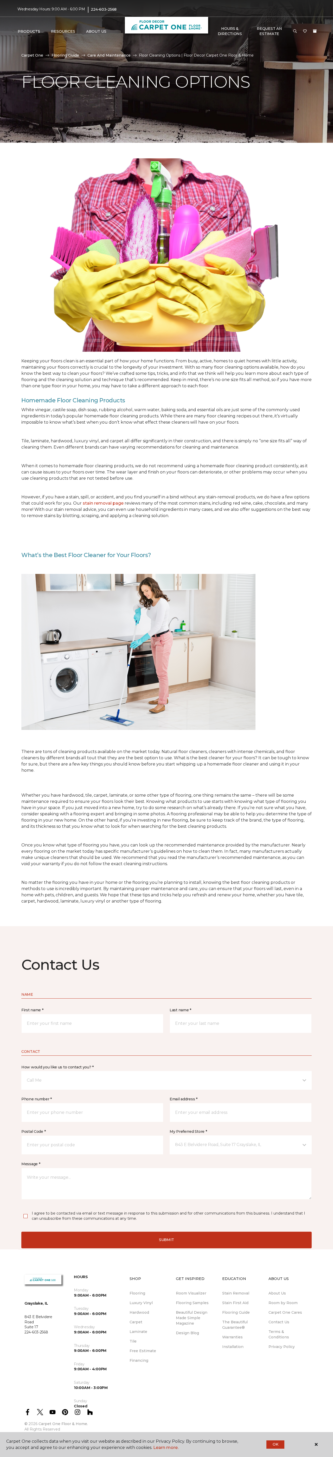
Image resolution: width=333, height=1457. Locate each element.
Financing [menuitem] (139, 1360)
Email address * (183, 1099)
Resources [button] (63, 31)
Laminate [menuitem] (138, 1331)
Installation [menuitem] (233, 1346)
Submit (166, 1239)
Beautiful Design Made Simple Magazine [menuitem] (191, 1318)
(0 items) (315, 31)
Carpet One (32, 55)
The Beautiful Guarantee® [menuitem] (235, 1325)
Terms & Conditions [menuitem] (278, 1334)
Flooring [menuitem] (137, 1293)
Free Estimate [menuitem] (143, 1350)
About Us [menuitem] (277, 1293)
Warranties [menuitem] (232, 1337)
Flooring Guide (65, 55)
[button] (295, 31)
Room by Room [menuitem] (283, 1302)
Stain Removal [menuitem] (235, 1293)
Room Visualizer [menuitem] (191, 1293)
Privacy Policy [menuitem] (281, 1346)
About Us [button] (96, 31)
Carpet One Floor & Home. (63, 1423)
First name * (32, 1010)
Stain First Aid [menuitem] (235, 1302)
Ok (275, 1444)
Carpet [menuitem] (136, 1322)
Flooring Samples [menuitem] (192, 1302)
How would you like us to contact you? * (57, 1067)
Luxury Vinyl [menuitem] (141, 1302)
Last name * (180, 1010)
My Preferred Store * (188, 1131)
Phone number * (36, 1099)
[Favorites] (305, 31)
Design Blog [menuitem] (187, 1333)
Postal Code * (33, 1131)
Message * (30, 1164)
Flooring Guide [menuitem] (236, 1312)
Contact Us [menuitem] (278, 1322)
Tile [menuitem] (133, 1341)
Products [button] (29, 31)
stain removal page (104, 503)
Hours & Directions (230, 31)
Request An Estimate (269, 31)
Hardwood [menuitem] (139, 1312)
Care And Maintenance (109, 55)
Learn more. (165, 1447)
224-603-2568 (104, 9)
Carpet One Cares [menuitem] (285, 1312)
